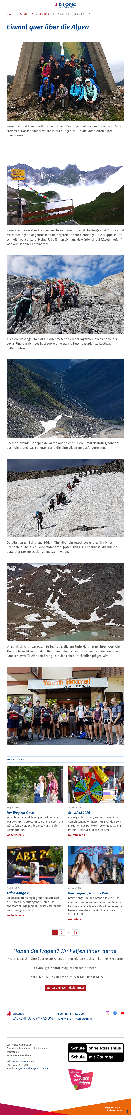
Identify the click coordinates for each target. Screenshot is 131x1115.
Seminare (44, 13)
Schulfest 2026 (79, 813)
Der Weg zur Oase (20, 813)
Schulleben (26, 13)
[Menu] (5, 5)
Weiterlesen (14, 835)
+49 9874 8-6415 (19, 1061)
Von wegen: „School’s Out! (88, 893)
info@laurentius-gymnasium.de (32, 1068)
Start (10, 13)
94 (75, 932)
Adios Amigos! (18, 893)
